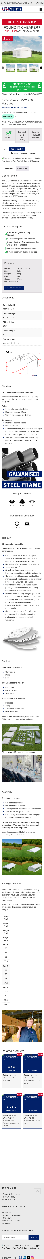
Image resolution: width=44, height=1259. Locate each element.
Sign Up (33, 1237)
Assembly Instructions (14, 288)
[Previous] (3, 67)
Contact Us (7, 1223)
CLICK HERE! (11, 31)
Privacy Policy (9, 1197)
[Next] (41, 67)
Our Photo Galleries (11, 1221)
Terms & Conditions (11, 1194)
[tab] (4, 1180)
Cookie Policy (9, 1199)
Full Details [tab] (22, 168)
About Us (7, 1213)
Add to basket (17, 149)
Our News (7, 1218)
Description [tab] (9, 168)
